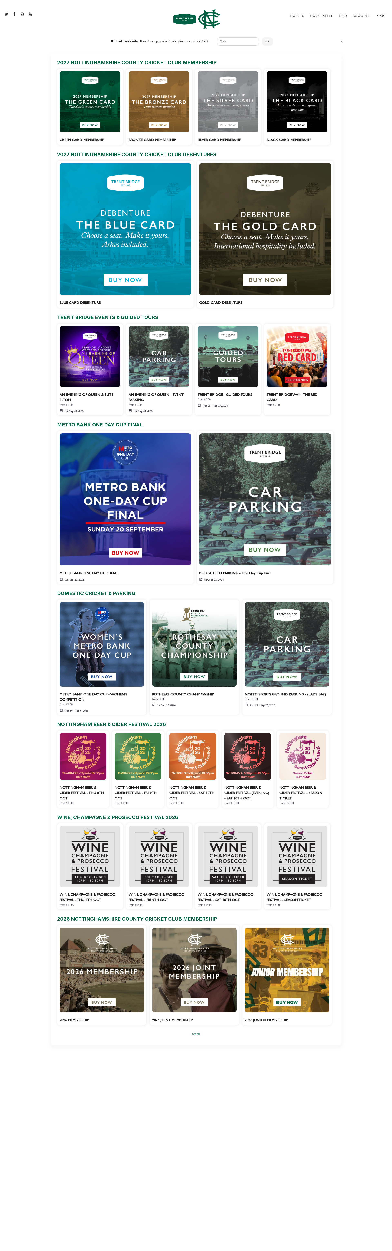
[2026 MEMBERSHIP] (102, 975)
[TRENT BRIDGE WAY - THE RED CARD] (297, 366)
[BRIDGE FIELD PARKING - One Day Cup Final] (265, 507)
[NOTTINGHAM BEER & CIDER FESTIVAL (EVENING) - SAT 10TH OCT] (247, 769)
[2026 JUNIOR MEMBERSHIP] (287, 975)
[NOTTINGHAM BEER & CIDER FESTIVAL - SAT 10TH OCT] (192, 769)
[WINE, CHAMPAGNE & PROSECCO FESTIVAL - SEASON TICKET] (297, 866)
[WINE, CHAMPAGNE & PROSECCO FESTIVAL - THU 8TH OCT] (90, 866)
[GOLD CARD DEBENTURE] (265, 234)
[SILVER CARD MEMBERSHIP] (228, 106)
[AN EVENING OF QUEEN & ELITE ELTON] (90, 369)
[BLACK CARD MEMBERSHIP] (297, 106)
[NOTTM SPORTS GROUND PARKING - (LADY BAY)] (287, 654)
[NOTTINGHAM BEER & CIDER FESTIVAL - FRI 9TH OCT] (138, 769)
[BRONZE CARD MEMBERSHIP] (159, 106)
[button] (341, 41)
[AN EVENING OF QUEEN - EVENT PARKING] (159, 369)
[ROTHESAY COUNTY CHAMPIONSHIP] (194, 654)
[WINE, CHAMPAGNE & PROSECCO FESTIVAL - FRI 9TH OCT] (159, 866)
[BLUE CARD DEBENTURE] (125, 234)
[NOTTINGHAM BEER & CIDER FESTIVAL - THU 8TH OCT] (83, 769)
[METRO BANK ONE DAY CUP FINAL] (125, 507)
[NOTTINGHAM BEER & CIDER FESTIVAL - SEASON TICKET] (302, 769)
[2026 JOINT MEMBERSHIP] (194, 975)
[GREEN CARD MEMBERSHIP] (90, 106)
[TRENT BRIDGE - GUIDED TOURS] (228, 366)
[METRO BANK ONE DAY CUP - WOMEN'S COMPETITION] (102, 657)
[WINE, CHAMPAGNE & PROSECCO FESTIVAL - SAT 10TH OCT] (228, 866)
